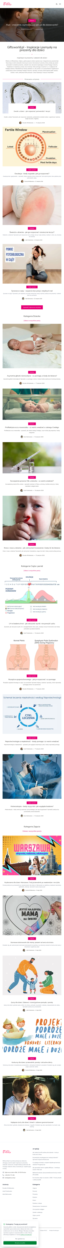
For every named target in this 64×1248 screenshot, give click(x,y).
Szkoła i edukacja (37, 1212)
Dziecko (32, 107)
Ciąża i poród (32, 169)
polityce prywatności (26, 1234)
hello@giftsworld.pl (10, 1178)
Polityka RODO (43, 1230)
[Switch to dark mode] (56, 4)
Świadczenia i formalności (40, 1206)
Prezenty (35, 1194)
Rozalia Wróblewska (8, 1188)
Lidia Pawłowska (7, 1191)
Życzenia (35, 1218)
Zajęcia (32, 878)
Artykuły (36, 1149)
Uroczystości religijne (38, 1209)
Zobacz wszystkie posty (32, 321)
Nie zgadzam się (20, 1239)
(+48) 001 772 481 (10, 1175)
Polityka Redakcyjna (54, 1230)
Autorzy (5, 1184)
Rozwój (35, 1191)
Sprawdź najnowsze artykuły (32, 307)
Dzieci (34, 1200)
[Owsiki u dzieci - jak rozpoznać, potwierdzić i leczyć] (32, 97)
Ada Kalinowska (7, 1194)
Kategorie (36, 1184)
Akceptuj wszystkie (20, 1243)
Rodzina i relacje (37, 1203)
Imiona (32, 20)
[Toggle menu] (60, 4)
